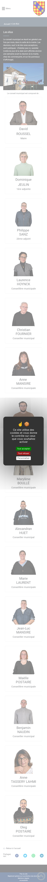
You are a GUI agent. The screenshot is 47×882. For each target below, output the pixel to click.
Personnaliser (23, 458)
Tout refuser (23, 453)
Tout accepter (23, 448)
